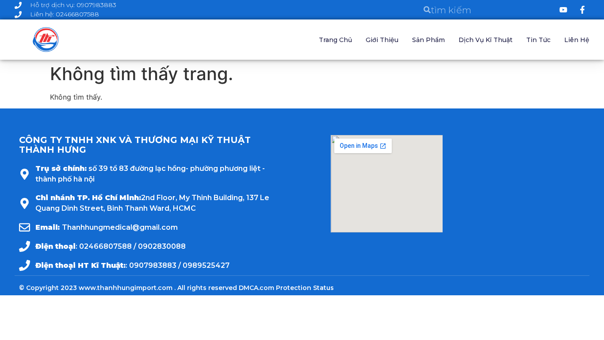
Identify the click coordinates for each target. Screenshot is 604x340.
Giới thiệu (382, 40)
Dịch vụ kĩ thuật (485, 40)
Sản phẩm (428, 40)
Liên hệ (576, 40)
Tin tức (538, 40)
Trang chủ (335, 40)
